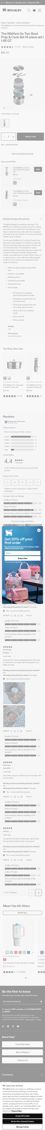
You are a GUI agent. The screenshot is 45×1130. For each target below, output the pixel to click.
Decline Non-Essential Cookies (22, 1121)
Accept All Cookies (23, 1116)
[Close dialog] (38, 530)
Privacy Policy (17, 1111)
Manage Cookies (22, 1127)
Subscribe (22, 558)
